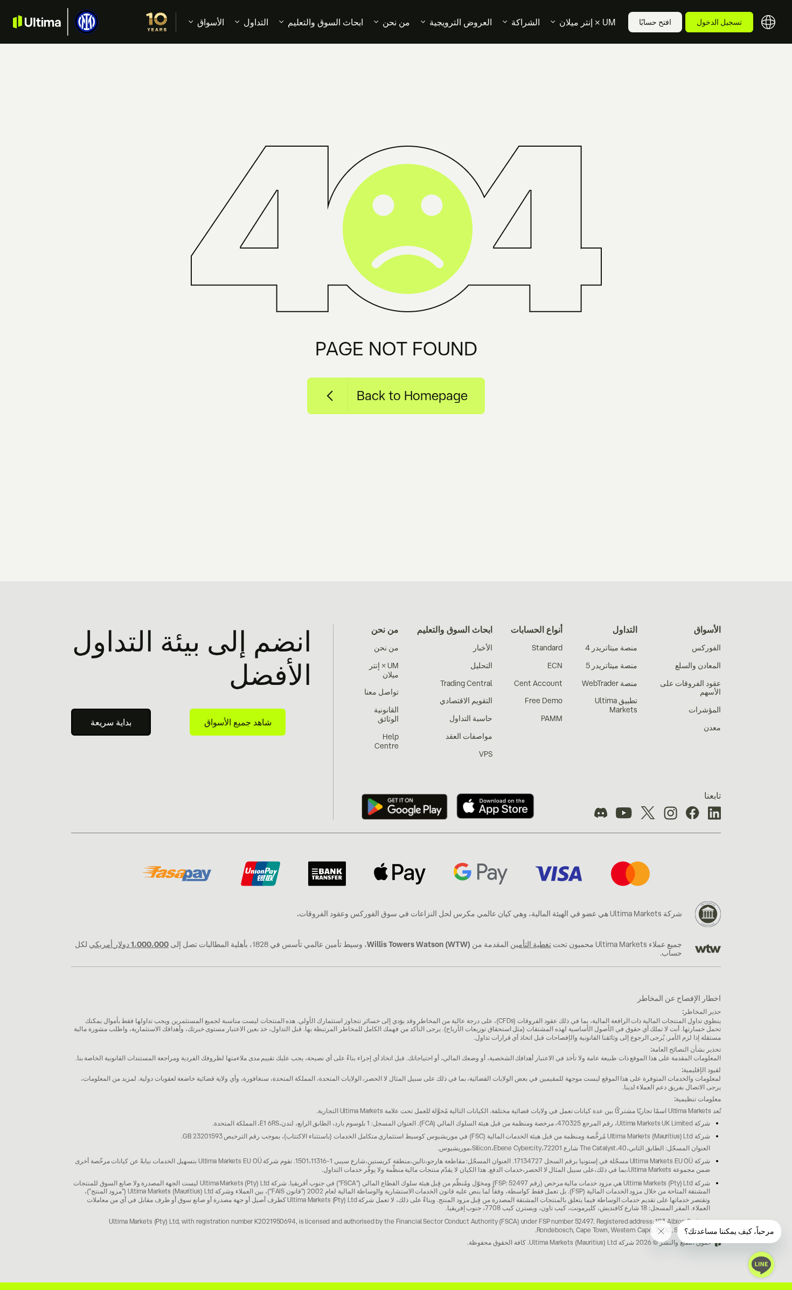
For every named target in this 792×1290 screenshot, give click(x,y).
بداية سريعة (111, 722)
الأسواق (210, 22)
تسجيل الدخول (719, 22)
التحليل (481, 665)
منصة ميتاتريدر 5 (611, 665)
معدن (712, 727)
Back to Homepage (412, 395)
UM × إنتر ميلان (587, 22)
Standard (547, 647)
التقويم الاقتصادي (466, 700)
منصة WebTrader (609, 683)
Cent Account (538, 683)
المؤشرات (705, 709)
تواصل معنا (381, 692)
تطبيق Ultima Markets (616, 705)
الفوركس (706, 647)
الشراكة (525, 22)
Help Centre (386, 741)
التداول (256, 22)
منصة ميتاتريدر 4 (611, 647)
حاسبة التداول (470, 718)
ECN (554, 665)
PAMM (551, 718)
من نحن (396, 22)
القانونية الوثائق (386, 714)
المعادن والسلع (698, 665)
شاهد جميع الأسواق (238, 722)
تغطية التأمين (530, 944)
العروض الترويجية (460, 22)
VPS (485, 754)
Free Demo (543, 700)
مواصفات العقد (469, 736)
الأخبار (482, 647)
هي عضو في (589, 913)
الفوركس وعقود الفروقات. (338, 913)
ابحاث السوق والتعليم (325, 22)
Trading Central (466, 683)
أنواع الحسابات (536, 629)
